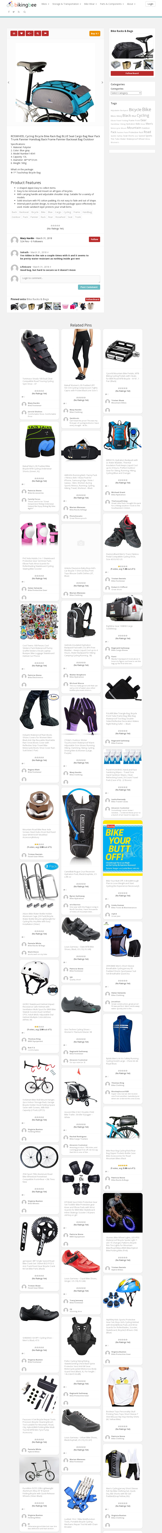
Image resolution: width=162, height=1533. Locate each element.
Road (147, 132)
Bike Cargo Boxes (119, 650)
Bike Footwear (34, 405)
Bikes (44, 3)
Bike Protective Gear (37, 590)
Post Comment (89, 287)
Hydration (130, 124)
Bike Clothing (76, 412)
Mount (123, 128)
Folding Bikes (34, 1131)
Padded (120, 132)
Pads (126, 132)
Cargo (58, 212)
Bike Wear (89, 3)
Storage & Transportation (65, 3)
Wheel (141, 139)
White (147, 139)
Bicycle (34, 212)
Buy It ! (95, 33)
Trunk (78, 216)
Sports (149, 135)
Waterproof (132, 138)
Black (126, 115)
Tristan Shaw (117, 400)
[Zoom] (37, 33)
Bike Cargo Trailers (79, 1139)
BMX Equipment (35, 1041)
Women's (115, 142)
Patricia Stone (34, 490)
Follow (94, 239)
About (130, 3)
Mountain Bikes (118, 403)
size (136, 136)
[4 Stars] (57, 226)
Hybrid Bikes (117, 1269)
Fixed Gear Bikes (36, 856)
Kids (138, 123)
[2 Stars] (53, 226)
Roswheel (60, 216)
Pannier (34, 216)
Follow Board (92, 299)
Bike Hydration (118, 494)
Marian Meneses (77, 507)
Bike (43, 212)
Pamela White (34, 943)
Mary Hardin (34, 403)
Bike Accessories (36, 493)
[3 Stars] (55, 226)
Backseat (24, 212)
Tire (112, 138)
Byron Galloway (77, 896)
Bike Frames (117, 743)
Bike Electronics (35, 677)
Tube (117, 139)
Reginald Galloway (120, 648)
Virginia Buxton (35, 1129)
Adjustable (115, 110)
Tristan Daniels (118, 578)
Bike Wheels (33, 1203)
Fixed (118, 120)
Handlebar (115, 124)
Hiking (122, 124)
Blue (50, 212)
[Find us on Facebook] (9, 12)
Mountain (134, 128)
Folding (125, 120)
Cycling (67, 212)
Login (150, 3)
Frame (76, 212)
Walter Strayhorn (78, 674)
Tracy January (76, 1300)
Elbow (113, 120)
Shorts (131, 135)
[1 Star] (52, 226)
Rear (50, 216)
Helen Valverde (35, 588)
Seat (70, 216)
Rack (43, 216)
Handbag (87, 212)
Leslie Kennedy (118, 799)
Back (14, 212)
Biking (119, 116)
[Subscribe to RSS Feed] (18, 12)
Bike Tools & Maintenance (124, 907)
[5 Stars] (59, 226)
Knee (143, 124)
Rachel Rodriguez (78, 1136)
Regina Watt (34, 769)
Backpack (124, 110)
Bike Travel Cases (119, 801)
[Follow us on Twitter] (13, 12)
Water (123, 139)
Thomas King (34, 1039)
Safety (119, 136)
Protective (133, 132)
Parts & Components (111, 3)
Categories (117, 88)
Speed (142, 135)
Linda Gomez (117, 905)
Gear (143, 120)
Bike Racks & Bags (38, 299)
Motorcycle (115, 128)
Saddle (113, 136)
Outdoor (16, 216)
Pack (25, 216)
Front (137, 120)
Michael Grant (118, 492)
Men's (149, 123)
